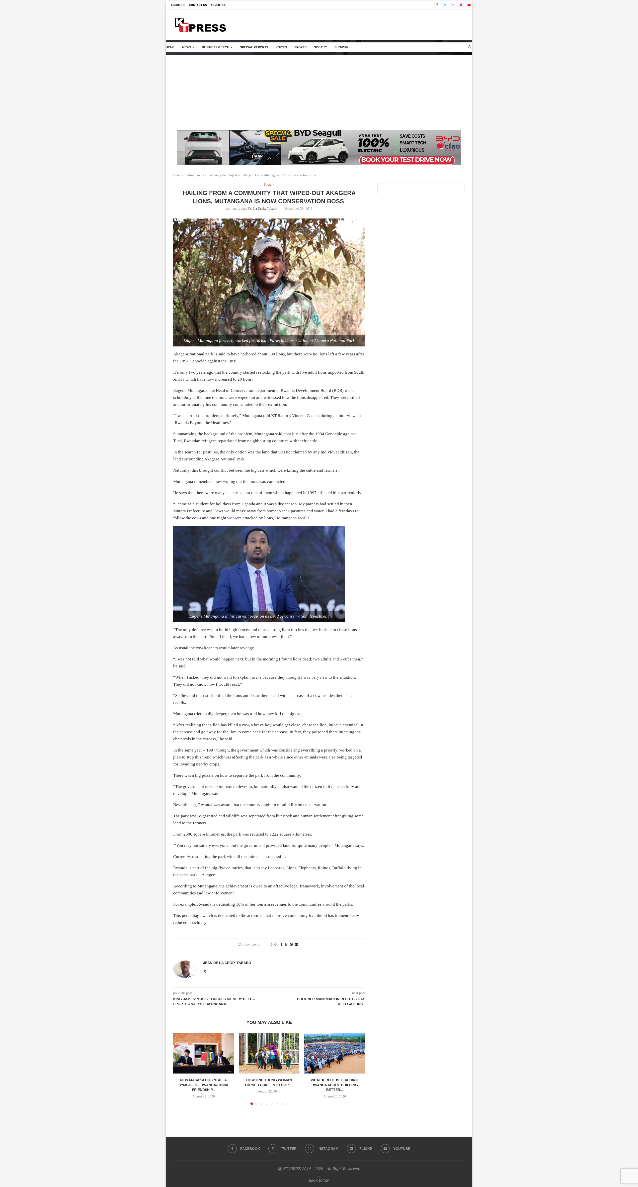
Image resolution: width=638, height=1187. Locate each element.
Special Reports (254, 47)
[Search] (469, 47)
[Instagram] (453, 5)
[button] (180, 1069)
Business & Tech (215, 47)
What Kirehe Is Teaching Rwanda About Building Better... (334, 1085)
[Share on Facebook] (281, 945)
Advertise (218, 4)
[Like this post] (275, 945)
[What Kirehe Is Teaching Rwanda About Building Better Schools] (334, 1053)
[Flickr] (461, 5)
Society (320, 47)
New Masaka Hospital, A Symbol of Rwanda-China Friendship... (203, 1085)
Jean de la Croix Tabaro (259, 209)
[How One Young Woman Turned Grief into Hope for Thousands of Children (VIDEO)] (269, 1053)
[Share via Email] (296, 945)
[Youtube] (469, 5)
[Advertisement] (319, 92)
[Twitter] (445, 5)
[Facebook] (437, 5)
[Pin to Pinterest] (291, 945)
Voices (281, 47)
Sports (300, 47)
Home (170, 47)
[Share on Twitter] (286, 945)
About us (178, 4)
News (186, 47)
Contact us (198, 4)
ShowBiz (341, 47)
